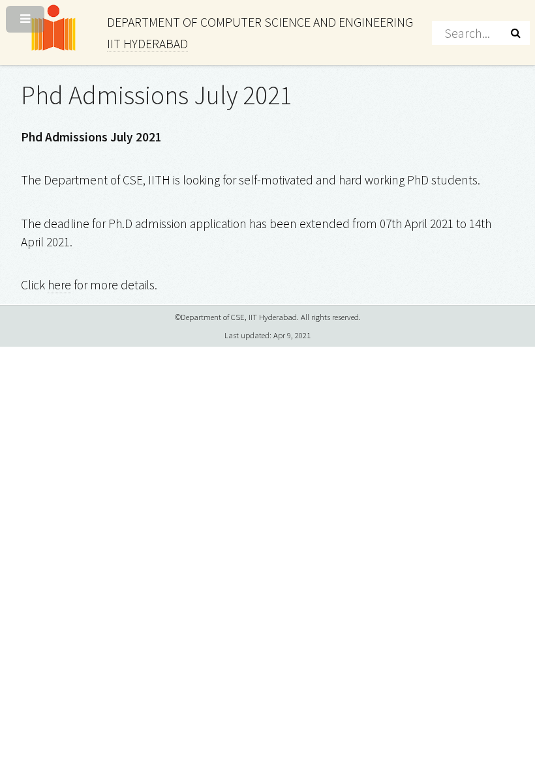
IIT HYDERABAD (147, 43)
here (59, 285)
